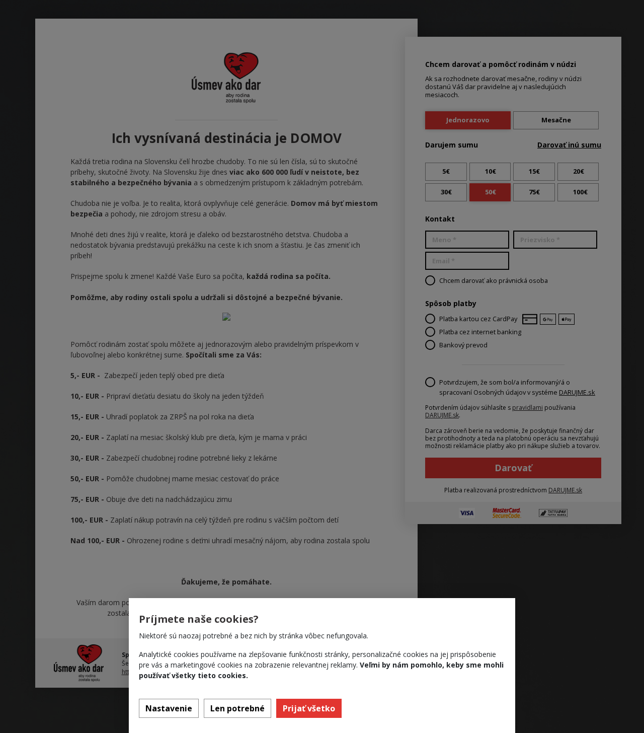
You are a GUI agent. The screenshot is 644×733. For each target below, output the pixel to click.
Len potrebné (237, 708)
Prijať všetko (309, 708)
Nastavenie (168, 708)
